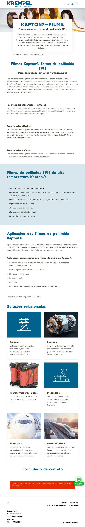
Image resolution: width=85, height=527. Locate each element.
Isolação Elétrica (28, 54)
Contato (63, 502)
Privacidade (73, 505)
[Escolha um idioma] (72, 4)
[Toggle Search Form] (68, 4)
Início (14, 54)
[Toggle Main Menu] (76, 4)
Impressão (74, 502)
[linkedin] (8, 503)
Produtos (19, 54)
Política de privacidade (56, 505)
